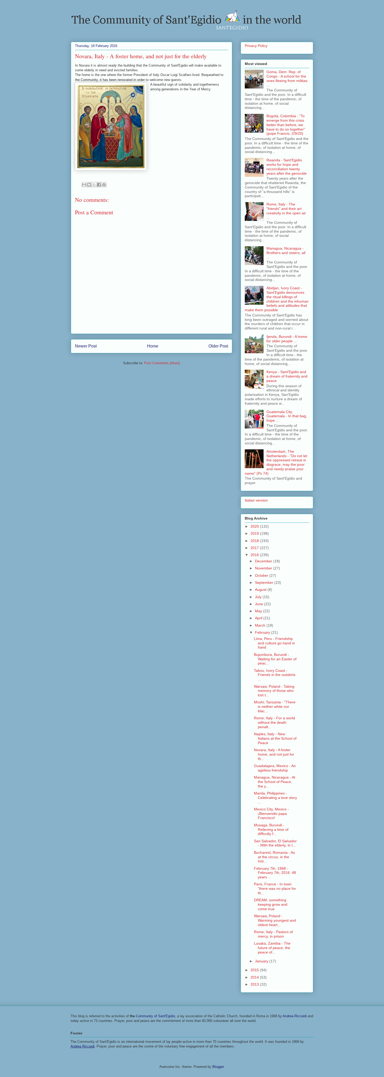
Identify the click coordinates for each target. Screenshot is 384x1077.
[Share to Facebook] (99, 184)
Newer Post (86, 346)
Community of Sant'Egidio (155, 1016)
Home (152, 346)
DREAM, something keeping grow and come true (270, 904)
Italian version (256, 500)
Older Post (218, 346)
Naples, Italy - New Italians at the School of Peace (275, 738)
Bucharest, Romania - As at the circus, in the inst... (274, 856)
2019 (255, 533)
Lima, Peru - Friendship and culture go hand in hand (274, 643)
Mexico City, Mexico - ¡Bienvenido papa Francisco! (271, 813)
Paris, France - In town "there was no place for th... (275, 888)
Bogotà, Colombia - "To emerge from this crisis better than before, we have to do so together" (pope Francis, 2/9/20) (285, 125)
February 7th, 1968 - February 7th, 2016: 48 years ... (275, 872)
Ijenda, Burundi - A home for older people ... (286, 338)
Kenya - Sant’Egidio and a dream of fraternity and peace (286, 376)
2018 (255, 541)
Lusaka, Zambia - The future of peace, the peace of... (272, 947)
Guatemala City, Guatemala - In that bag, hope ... (286, 416)
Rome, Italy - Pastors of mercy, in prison (273, 934)
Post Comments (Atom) (162, 363)
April (259, 618)
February (263, 632)
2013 (255, 984)
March (260, 625)
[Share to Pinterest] (104, 184)
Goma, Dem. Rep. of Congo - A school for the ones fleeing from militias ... (286, 78)
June (259, 604)
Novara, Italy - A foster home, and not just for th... (274, 754)
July (259, 597)
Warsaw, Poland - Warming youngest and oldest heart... (275, 920)
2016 (255, 555)
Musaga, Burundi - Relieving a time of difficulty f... (271, 829)
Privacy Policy (256, 46)
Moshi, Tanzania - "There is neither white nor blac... (274, 706)
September (264, 582)
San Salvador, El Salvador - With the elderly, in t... (275, 843)
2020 (255, 526)
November (264, 568)
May (259, 611)
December (264, 561)
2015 (255, 970)
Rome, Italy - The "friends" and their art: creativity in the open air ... (286, 210)
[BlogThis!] (89, 184)
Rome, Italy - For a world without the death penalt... (274, 722)
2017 (255, 548)
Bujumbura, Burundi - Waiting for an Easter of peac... (275, 659)
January (262, 961)
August (261, 589)
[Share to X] (94, 184)
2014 (255, 977)
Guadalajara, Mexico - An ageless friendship (275, 768)
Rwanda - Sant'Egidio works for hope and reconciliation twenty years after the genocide (286, 166)
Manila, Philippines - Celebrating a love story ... (275, 797)
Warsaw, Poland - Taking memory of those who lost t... (274, 690)
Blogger (218, 1067)
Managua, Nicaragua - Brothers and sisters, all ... (285, 252)
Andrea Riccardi (295, 1016)
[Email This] (84, 184)
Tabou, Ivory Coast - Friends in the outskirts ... (274, 674)
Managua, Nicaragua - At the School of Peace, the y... (274, 781)
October (262, 575)
